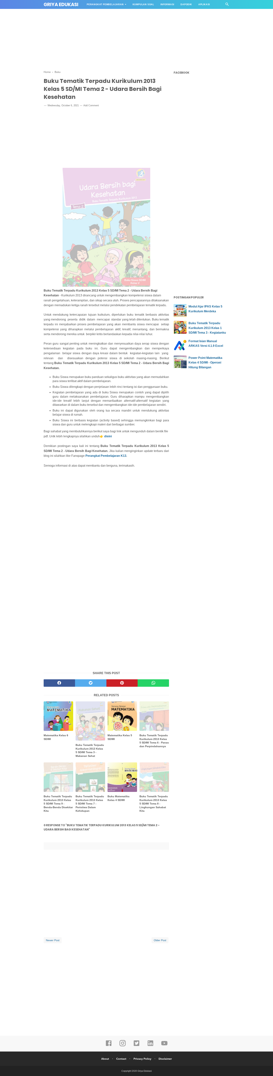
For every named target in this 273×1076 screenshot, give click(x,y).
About (105, 1058)
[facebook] (59, 683)
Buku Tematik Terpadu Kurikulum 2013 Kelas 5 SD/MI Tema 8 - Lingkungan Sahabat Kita (153, 803)
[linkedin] (150, 1046)
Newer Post (52, 940)
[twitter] (90, 683)
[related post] (58, 716)
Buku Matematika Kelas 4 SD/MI (118, 798)
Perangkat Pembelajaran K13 (105, 455)
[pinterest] (122, 683)
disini (108, 436)
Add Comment (91, 105)
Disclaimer (165, 1058)
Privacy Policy (142, 1058)
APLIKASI (204, 4)
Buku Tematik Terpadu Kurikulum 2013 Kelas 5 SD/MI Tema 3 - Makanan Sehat (90, 750)
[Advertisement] (136, 39)
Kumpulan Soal (143, 4)
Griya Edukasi (61, 4)
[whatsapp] (153, 683)
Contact (121, 1058)
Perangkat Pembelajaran (105, 4)
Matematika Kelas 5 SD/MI (120, 737)
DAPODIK (186, 4)
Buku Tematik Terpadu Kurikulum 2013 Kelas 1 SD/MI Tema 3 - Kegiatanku (207, 328)
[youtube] (164, 1046)
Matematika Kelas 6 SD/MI (56, 737)
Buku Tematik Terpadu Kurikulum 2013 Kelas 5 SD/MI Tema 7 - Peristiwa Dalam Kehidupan (90, 803)
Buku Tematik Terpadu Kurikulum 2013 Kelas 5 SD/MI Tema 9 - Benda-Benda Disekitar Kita (58, 803)
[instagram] (122, 1046)
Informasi (167, 4)
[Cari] (227, 5)
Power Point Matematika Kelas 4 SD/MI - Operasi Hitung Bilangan (205, 362)
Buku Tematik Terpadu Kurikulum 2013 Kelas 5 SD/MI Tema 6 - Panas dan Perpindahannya (154, 741)
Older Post (160, 940)
